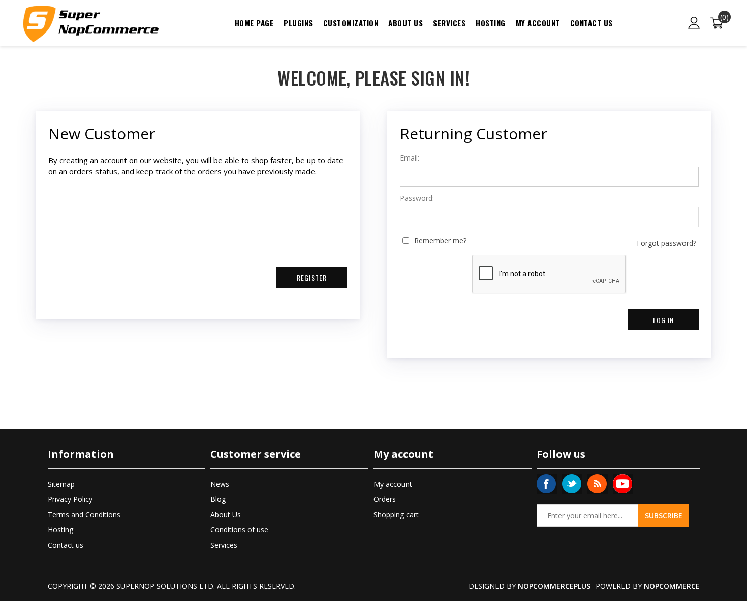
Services (449, 22)
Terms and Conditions (84, 514)
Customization (351, 22)
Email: (409, 158)
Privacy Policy (70, 499)
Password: (417, 198)
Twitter (571, 483)
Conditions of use (239, 529)
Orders (385, 499)
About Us (405, 22)
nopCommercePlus (554, 586)
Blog (218, 499)
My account (538, 22)
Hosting (491, 22)
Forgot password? (666, 243)
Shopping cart (396, 514)
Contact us (591, 22)
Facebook (546, 483)
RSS (597, 483)
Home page (254, 22)
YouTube (622, 483)
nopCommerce (672, 586)
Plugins (298, 22)
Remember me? (440, 240)
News (219, 484)
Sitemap (61, 484)
